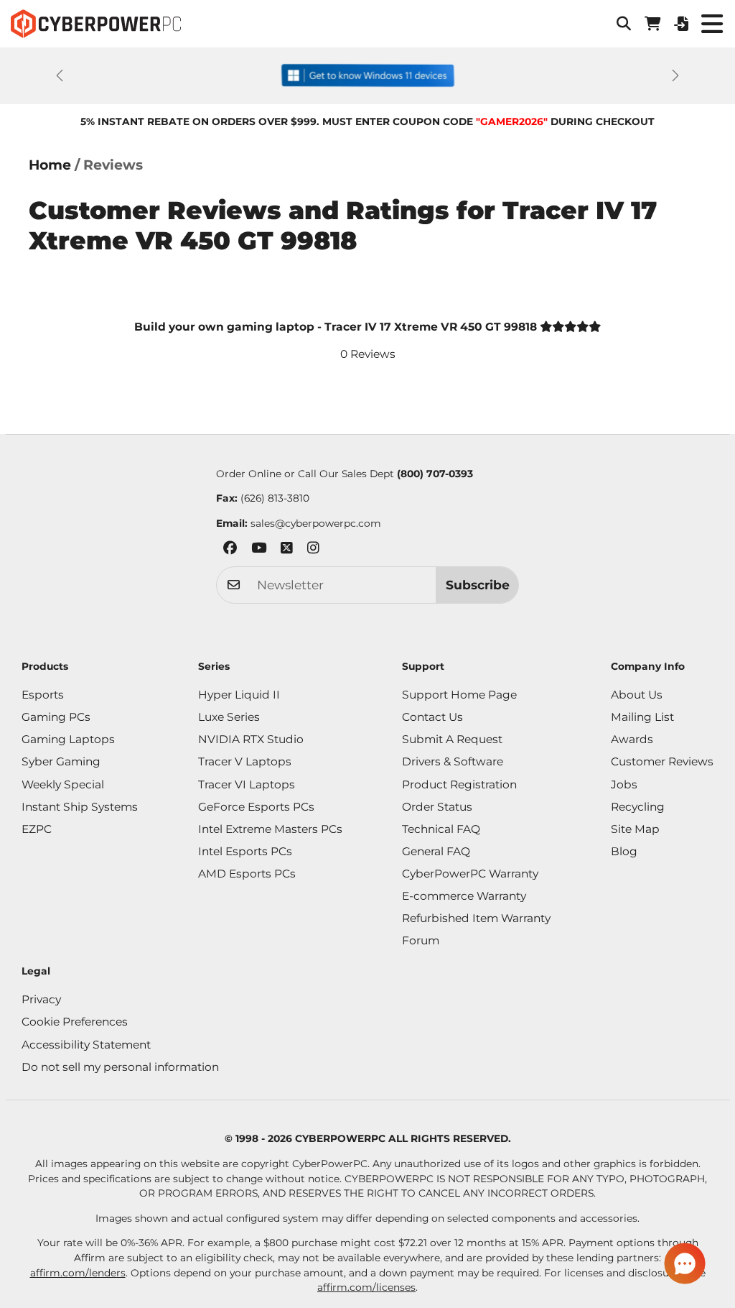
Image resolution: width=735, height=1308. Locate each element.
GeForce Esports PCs (256, 807)
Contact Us (432, 717)
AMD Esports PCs (247, 873)
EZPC (37, 829)
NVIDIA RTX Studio (251, 739)
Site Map (635, 829)
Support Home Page (459, 694)
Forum (420, 940)
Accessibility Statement (86, 1044)
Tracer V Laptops (244, 761)
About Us (637, 694)
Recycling (638, 807)
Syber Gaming (61, 761)
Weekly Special (63, 784)
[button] (623, 24)
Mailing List (642, 717)
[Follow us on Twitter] (287, 550)
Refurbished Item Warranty (476, 918)
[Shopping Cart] (652, 24)
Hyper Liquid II (239, 694)
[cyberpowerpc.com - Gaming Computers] (96, 23)
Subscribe (478, 584)
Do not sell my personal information (120, 1067)
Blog (624, 851)
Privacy (41, 999)
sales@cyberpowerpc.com (316, 523)
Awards (632, 739)
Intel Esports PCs (245, 851)
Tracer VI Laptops (246, 784)
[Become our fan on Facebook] (230, 550)
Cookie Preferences (75, 1021)
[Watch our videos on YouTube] (258, 550)
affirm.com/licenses (366, 1287)
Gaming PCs (56, 717)
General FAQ (436, 851)
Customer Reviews (662, 761)
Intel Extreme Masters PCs (270, 829)
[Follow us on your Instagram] (313, 550)
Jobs (624, 784)
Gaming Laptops (68, 739)
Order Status (437, 807)
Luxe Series (229, 717)
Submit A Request (452, 739)
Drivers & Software (452, 761)
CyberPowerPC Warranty (470, 873)
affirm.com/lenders (78, 1273)
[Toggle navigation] (712, 23)
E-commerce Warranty (464, 896)
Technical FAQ (441, 829)
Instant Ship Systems (80, 807)
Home (50, 165)
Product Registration (459, 784)
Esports (43, 694)
